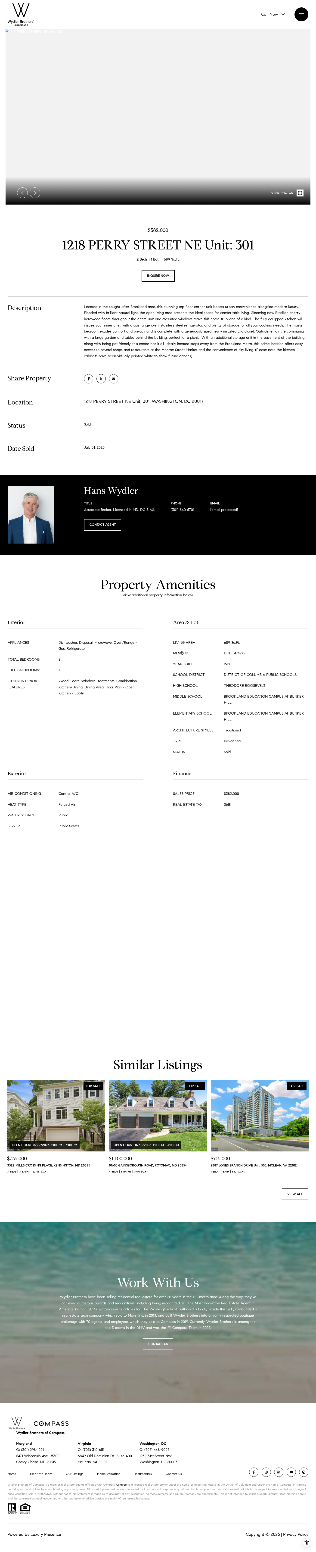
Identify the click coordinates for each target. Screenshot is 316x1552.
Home (12, 1474)
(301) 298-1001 (32, 1449)
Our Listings (74, 1474)
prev (22, 192)
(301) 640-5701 (182, 509)
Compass (121, 1484)
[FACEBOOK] (253, 1472)
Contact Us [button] (158, 1344)
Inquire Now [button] (158, 276)
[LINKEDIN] (278, 1472)
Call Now (269, 14)
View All (295, 1194)
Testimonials (143, 1474)
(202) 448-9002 (156, 1449)
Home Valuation (109, 1474)
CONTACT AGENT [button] (103, 525)
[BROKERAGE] (303, 1472)
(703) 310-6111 (93, 1449)
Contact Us (174, 1474)
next (35, 192)
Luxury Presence (46, 1534)
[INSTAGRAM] (266, 1472)
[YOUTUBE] (291, 1472)
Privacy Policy (295, 1534)
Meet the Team (41, 1474)
